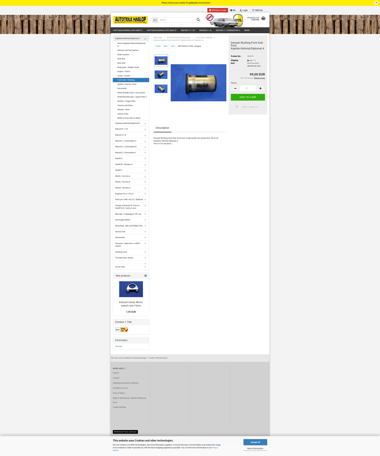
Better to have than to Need (128, 118)
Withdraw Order (218, 10)
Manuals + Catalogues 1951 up (128, 214)
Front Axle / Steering (125, 80)
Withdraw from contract (125, 432)
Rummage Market (122, 220)
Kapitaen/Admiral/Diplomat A (127, 30)
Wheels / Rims (123, 109)
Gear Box (121, 59)
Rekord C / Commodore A (228, 30)
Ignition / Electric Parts (126, 84)
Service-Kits (120, 232)
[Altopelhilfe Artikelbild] (198, 82)
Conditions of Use (120, 388)
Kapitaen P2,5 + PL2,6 (124, 194)
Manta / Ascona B (122, 182)
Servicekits (122, 88)
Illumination (120, 237)
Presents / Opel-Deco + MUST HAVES (127, 244)
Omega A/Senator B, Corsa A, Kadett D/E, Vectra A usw (127, 206)
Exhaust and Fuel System (127, 50)
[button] (233, 10)
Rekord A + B (205, 30)
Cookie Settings (119, 407)
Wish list (258, 10)
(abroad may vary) (254, 66)
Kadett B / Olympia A (123, 164)
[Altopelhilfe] (130, 19)
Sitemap (118, 346)
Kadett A (118, 158)
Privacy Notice (119, 393)
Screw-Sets (120, 267)
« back (158, 46)
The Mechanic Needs (124, 258)
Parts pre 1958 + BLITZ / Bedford (129, 199)
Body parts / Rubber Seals (128, 67)
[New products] (145, 276)
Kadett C (118, 170)
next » (165, 46)
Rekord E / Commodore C (125, 152)
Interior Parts (122, 114)
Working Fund (121, 252)
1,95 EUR (131, 311)
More (247, 30)
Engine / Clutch (123, 71)
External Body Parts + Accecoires (131, 93)
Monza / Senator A (123, 188)
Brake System (123, 54)
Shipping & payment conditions (126, 383)
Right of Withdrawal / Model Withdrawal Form (129, 400)
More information (255, 448)
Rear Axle (121, 63)
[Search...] (198, 20)
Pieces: (234, 83)
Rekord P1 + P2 (188, 30)
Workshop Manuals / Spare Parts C (132, 97)
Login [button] (245, 10)
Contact (116, 378)
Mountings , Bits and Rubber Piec (129, 226)
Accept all (255, 442)
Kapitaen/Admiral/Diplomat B (161, 30)
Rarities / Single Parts (126, 101)
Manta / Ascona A (122, 176)
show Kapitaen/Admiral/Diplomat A (131, 44)
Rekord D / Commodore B (125, 147)
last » (173, 46)
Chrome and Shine (125, 105)
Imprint (116, 373)
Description (162, 127)
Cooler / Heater (123, 76)
